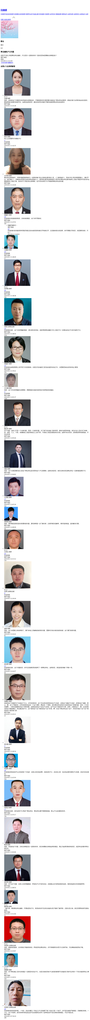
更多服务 (42, 14)
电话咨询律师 (9, 14)
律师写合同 (29, 14)
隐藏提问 (10, 62)
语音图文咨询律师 (19, 14)
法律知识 (82, 14)
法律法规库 (7, 19)
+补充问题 (4, 62)
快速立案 (36, 14)
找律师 (47, 14)
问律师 (4, 10)
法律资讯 (76, 14)
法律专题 (70, 14)
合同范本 (52, 14)
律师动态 (64, 14)
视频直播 (58, 14)
